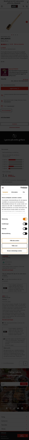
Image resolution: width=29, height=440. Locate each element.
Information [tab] (14, 192)
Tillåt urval (14, 245)
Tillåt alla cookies (14, 240)
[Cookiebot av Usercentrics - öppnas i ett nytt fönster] (20, 188)
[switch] (25, 224)
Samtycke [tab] (5, 192)
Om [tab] (24, 192)
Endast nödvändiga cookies (14, 250)
